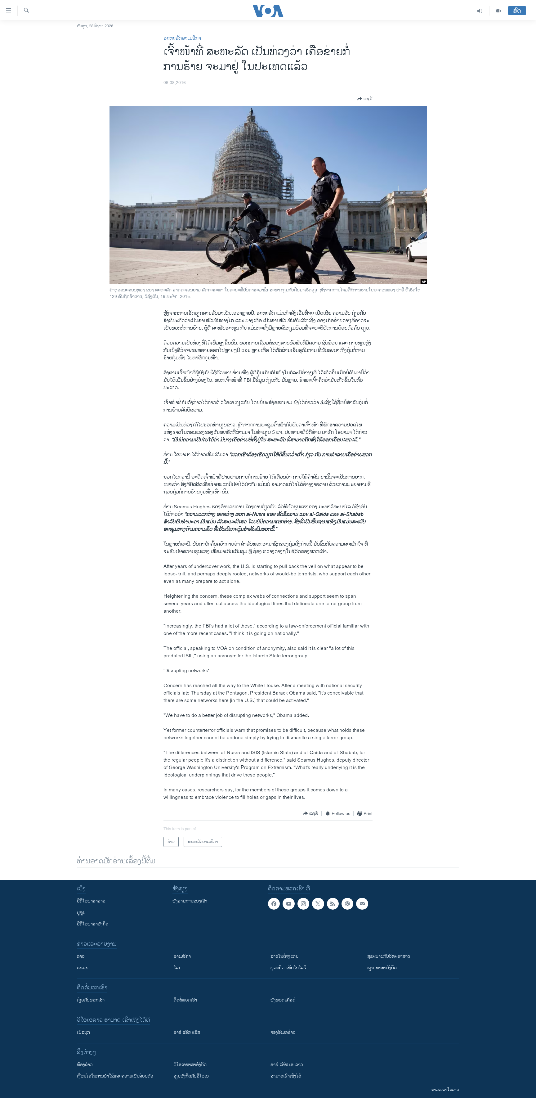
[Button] (365, 98)
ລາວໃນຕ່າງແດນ (284, 956)
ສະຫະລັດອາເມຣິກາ (182, 38)
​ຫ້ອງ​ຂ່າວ (85, 1064)
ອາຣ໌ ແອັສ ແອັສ (187, 1032)
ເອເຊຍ (82, 968)
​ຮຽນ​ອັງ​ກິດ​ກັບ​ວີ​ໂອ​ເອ (191, 1076)
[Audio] (480, 11)
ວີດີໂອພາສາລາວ (91, 901)
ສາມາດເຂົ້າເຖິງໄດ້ (285, 1076)
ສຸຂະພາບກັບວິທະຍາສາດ (388, 956)
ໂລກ (177, 968)
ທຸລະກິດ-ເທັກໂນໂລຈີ (288, 968)
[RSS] (333, 904)
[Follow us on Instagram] (303, 904)
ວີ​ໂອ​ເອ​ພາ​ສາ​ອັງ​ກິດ (190, 1064)
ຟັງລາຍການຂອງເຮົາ (189, 901)
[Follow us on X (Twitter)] (318, 904)
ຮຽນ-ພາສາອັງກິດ (382, 968)
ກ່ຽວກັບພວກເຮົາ (91, 1000)
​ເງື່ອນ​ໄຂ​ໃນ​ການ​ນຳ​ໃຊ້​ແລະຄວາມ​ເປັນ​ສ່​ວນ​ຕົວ (115, 1076)
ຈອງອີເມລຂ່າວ (283, 1032)
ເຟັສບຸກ (83, 1032)
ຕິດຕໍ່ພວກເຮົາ (185, 1000)
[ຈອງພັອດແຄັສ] (362, 904)
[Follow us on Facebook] (274, 904)
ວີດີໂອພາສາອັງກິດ (92, 924)
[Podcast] (347, 904)
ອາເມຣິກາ (182, 956)
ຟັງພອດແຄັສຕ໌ (282, 1000)
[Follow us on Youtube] (288, 904)
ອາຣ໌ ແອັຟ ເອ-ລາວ (286, 1064)
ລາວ (81, 956)
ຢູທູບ (81, 912)
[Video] (498, 11)
